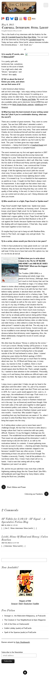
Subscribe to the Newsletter (12, 652)
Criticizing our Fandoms (36, 494)
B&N (21, 604)
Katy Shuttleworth (23, 642)
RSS (33, 19)
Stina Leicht (17, 31)
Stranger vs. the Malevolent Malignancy (19, 616)
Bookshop (28, 604)
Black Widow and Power (14, 487)
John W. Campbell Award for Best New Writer (18, 37)
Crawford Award (37, 145)
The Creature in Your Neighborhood (17, 620)
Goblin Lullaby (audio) (12, 628)
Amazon (4, 107)
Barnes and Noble (29, 99)
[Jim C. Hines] (19, 13)
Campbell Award (6, 31)
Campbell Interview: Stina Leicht (25, 27)
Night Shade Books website (23, 105)
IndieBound (39, 105)
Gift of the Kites (10, 624)
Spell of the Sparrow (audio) (15, 632)
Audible (36, 604)
